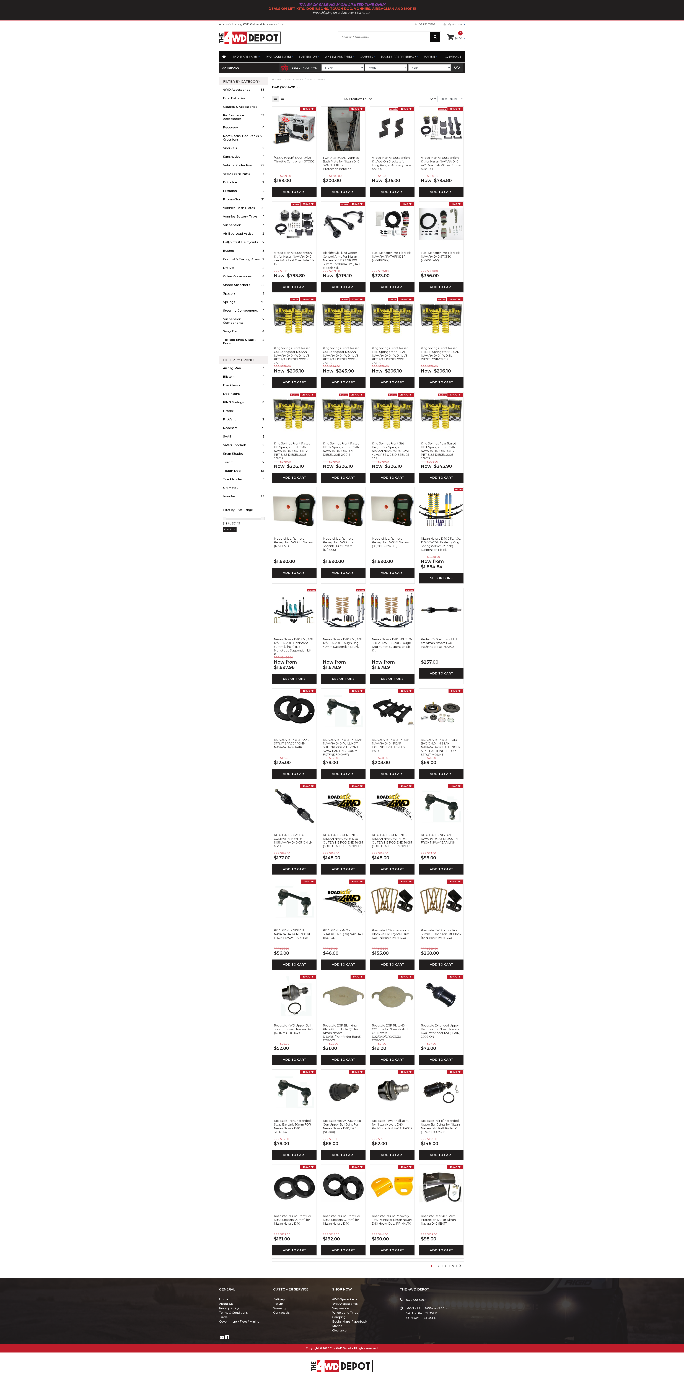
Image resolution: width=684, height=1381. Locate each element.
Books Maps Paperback (398, 56)
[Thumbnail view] (275, 99)
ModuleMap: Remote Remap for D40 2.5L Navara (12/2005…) (293, 542)
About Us (226, 1303)
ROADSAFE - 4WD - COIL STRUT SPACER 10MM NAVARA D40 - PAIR (291, 743)
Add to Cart (294, 192)
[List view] (282, 99)
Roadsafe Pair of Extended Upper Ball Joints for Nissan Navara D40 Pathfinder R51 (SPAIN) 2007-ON (440, 1126)
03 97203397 (427, 24)
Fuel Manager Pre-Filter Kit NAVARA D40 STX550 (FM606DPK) (440, 256)
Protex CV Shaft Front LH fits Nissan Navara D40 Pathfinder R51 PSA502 (439, 643)
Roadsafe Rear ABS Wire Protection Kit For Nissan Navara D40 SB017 (438, 1219)
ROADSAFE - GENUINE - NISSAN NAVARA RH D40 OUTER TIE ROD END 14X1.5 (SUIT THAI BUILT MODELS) (392, 840)
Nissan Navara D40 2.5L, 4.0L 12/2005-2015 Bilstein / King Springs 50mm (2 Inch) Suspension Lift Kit (440, 544)
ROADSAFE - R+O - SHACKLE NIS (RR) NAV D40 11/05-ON (343, 934)
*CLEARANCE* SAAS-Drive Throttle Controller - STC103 (294, 159)
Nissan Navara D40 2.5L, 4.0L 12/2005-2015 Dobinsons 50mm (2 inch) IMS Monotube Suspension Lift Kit (294, 646)
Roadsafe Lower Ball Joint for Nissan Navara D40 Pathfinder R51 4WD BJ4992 (392, 1124)
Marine (429, 56)
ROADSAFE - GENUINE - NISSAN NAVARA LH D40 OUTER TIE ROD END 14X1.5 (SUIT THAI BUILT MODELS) (343, 840)
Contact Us (281, 1312)
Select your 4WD (304, 67)
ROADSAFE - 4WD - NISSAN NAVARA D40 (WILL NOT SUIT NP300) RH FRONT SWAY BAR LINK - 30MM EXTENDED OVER (342, 747)
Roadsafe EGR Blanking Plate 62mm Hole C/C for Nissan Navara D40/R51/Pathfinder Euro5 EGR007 (342, 1032)
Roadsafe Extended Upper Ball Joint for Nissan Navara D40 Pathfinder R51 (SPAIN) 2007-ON (440, 1031)
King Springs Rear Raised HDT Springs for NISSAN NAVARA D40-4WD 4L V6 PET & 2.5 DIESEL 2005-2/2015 (438, 450)
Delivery (279, 1299)
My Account (455, 24)
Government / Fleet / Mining (239, 1321)
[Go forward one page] (460, 1266)
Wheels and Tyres (338, 56)
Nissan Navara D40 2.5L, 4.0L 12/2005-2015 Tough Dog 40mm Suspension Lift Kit (342, 643)
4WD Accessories (278, 56)
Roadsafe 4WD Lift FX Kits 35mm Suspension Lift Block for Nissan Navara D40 (441, 934)
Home (223, 1299)
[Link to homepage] (224, 57)
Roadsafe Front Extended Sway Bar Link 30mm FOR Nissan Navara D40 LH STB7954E (292, 1126)
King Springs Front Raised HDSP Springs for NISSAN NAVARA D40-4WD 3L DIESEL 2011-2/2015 (341, 449)
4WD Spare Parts (245, 56)
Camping (366, 56)
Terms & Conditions (233, 1312)
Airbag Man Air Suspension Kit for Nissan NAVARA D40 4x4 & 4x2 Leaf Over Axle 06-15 (294, 258)
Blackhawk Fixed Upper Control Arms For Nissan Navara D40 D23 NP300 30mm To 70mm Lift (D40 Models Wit (341, 260)
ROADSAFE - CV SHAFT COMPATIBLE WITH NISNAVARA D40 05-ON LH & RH (293, 840)
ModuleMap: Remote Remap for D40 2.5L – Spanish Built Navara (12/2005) (338, 544)
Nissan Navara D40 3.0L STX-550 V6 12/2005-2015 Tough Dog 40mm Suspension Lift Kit (392, 645)
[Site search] (435, 37)
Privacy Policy (229, 1308)
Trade (223, 1317)
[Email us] (222, 1337)
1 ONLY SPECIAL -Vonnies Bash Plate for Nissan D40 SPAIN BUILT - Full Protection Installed (341, 163)
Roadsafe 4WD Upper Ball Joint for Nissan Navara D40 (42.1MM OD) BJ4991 (293, 1029)
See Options (441, 578)
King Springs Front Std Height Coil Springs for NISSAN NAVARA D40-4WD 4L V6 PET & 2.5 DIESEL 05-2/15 (391, 450)
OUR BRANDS (230, 67)
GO (457, 67)
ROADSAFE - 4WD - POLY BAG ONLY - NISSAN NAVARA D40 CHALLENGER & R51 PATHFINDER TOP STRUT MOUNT (440, 747)
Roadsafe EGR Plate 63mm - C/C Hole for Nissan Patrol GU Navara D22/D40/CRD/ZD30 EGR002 (392, 1032)
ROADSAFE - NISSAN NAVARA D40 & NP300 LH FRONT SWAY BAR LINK (439, 838)
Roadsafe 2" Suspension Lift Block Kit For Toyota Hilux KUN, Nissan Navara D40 (391, 934)
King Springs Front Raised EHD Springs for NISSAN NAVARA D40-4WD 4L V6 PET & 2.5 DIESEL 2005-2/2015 (390, 355)
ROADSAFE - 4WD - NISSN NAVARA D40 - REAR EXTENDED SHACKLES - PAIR (391, 745)
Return (278, 1303)
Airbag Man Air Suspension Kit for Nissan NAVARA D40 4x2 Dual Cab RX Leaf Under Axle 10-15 (441, 163)
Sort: (433, 99)
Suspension (308, 56)
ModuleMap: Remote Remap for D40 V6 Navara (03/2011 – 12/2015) (390, 542)
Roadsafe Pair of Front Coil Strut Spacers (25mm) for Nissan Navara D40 (293, 1219)
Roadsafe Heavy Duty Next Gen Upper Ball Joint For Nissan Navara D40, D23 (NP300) (342, 1126)
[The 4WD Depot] (342, 1361)
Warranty (279, 1308)
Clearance (453, 56)
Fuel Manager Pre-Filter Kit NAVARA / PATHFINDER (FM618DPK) (391, 256)
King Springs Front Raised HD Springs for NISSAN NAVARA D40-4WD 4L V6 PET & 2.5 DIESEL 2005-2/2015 (292, 450)
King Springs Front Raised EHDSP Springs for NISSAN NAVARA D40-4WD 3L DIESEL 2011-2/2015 (440, 353)
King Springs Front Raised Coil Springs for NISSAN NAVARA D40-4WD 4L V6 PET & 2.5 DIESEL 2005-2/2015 (292, 355)
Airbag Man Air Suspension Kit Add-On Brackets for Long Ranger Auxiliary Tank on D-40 (391, 163)
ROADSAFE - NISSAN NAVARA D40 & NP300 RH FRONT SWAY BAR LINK (292, 934)
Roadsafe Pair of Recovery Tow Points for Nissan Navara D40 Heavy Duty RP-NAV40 (392, 1219)
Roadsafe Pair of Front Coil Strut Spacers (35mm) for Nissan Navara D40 (342, 1219)
